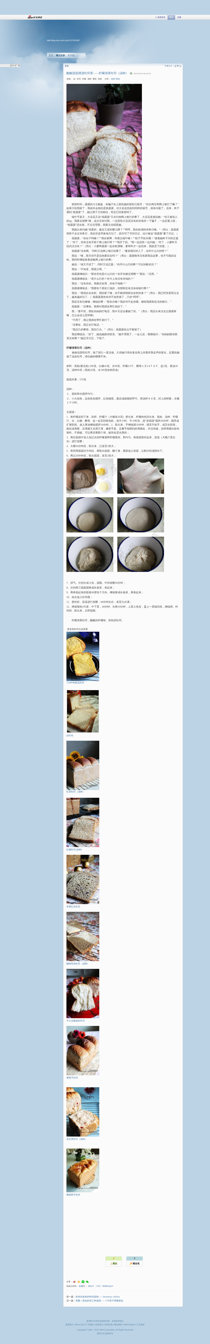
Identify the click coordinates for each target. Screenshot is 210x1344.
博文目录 (60, 55)
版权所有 (109, 1333)
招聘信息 (109, 1324)
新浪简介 (69, 1324)
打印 (98, 1286)
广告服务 (90, 1324)
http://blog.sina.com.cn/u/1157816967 (63, 40)
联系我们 (99, 1324)
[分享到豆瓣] (83, 1281)
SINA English (129, 1324)
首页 (51, 55)
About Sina (80, 1324)
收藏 (81, 1286)
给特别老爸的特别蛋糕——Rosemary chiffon (98, 1297)
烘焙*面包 (115, 79)
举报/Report (107, 1286)
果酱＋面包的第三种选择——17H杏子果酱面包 (99, 1300)
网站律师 (118, 1324)
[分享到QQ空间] (78, 1281)
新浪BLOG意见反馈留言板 (98, 1321)
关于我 (71, 55)
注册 (179, 17)
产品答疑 (141, 1324)
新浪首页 (161, 17)
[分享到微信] (87, 1281)
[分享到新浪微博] (74, 1281)
